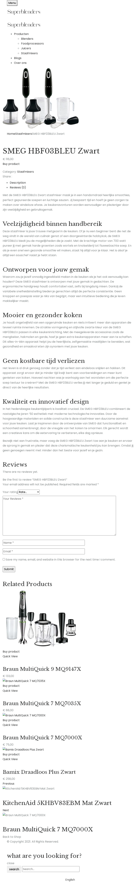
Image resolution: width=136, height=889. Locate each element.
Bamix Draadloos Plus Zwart (39, 772)
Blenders (27, 39)
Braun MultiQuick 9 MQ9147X (42, 669)
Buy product (11, 164)
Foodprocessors (32, 43)
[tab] (71, 182)
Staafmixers (29, 53)
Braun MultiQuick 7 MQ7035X (42, 703)
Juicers (26, 48)
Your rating (10, 492)
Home (11, 134)
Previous (8, 784)
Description (18, 183)
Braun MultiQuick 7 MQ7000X (42, 738)
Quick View (10, 656)
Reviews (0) (18, 187)
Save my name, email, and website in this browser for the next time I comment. (60, 560)
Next (6, 810)
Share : (7, 176)
